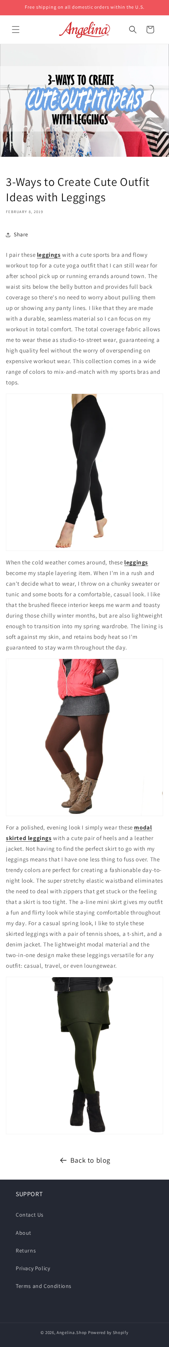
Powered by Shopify (108, 1332)
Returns (26, 1250)
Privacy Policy (33, 1268)
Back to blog (90, 1160)
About (23, 1232)
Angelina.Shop (72, 1332)
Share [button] (21, 234)
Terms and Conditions (44, 1285)
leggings (49, 254)
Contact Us (30, 1214)
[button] (15, 29)
